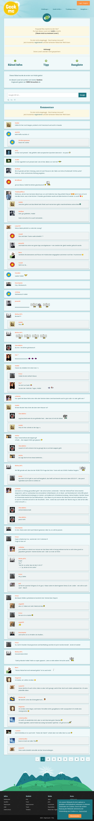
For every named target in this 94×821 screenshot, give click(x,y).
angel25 (21, 604)
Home (9, 100)
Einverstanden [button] (74, 816)
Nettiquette (7, 799)
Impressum (7, 804)
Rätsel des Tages (52, 809)
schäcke (17, 396)
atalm (17, 160)
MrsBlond (18, 180)
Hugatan (18, 678)
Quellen (6, 802)
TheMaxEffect (20, 192)
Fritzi (20, 374)
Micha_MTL (18, 314)
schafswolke (23, 718)
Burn (20, 252)
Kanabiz (17, 273)
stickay (17, 292)
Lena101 (18, 226)
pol (20, 583)
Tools (27, 802)
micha (17, 435)
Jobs (49, 802)
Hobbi (36, 75)
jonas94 (21, 243)
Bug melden (51, 807)
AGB (5, 807)
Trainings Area (71, 9)
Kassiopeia (18, 283)
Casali (21, 234)
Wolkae (17, 169)
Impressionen (30, 804)
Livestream (51, 804)
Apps (49, 799)
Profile (12, 100)
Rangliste (84, 9)
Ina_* (16, 355)
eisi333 (17, 132)
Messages (15, 100)
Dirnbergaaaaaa (24, 140)
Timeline (28, 809)
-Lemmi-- (18, 731)
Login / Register (83, 3)
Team (27, 807)
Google (82, 95)
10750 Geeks (73, 799)
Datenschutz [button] (83, 811)
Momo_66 (22, 697)
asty (16, 150)
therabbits (18, 345)
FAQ (27, 799)
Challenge (44, 9)
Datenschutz (7, 809)
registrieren (38, 42)
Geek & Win (57, 9)
